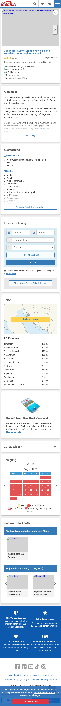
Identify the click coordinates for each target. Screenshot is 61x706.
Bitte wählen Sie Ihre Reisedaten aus (30, 283)
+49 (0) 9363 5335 (30, 679)
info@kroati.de (50, 679)
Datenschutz (48, 675)
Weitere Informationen (44, 692)
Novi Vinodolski (13, 432)
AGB (26, 675)
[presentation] (6, 583)
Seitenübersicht (14, 675)
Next (55, 30)
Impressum (35, 675)
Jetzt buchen (30, 262)
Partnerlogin (9, 679)
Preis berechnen (31, 255)
